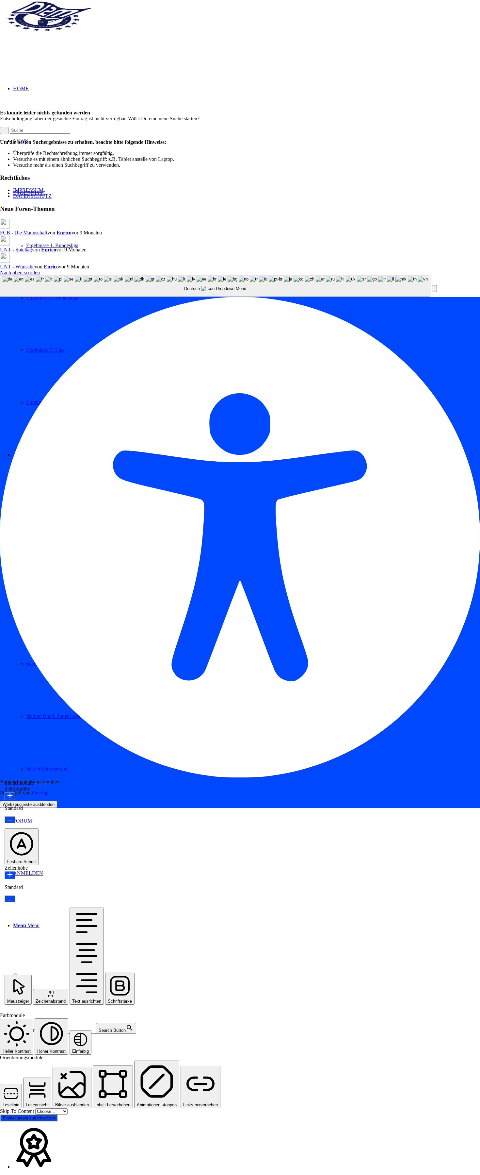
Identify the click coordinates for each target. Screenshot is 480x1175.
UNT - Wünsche (17, 266)
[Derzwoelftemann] (49, 31)
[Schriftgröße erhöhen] (10, 796)
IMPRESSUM (28, 190)
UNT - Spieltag (16, 249)
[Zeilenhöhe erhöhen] (10, 875)
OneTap (40, 792)
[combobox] (215, 286)
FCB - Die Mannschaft (23, 232)
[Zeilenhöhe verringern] (10, 898)
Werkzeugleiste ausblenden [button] (29, 804)
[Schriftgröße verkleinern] (10, 819)
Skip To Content (17, 1111)
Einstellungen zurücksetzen (29, 1117)
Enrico (64, 232)
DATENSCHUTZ (32, 196)
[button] (434, 288)
